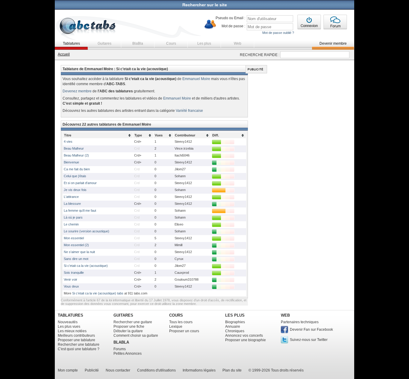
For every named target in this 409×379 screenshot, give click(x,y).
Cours (171, 43)
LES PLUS (235, 315)
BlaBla (137, 43)
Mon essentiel (74, 238)
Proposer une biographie (245, 340)
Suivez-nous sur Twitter (309, 340)
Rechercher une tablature (78, 344)
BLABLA (121, 342)
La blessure (72, 203)
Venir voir (70, 279)
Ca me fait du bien (77, 169)
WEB (285, 315)
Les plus (204, 43)
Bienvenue (71, 162)
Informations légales (199, 370)
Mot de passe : (233, 26)
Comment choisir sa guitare (135, 335)
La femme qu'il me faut (80, 210)
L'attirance (71, 196)
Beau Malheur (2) (76, 155)
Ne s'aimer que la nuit (79, 252)
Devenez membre (77, 91)
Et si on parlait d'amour (80, 183)
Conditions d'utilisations (156, 370)
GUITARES (123, 315)
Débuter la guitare (128, 331)
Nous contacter (118, 370)
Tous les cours (181, 322)
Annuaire (232, 326)
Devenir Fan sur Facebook (311, 329)
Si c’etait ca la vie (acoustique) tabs (97, 293)
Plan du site (232, 370)
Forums (119, 349)
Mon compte (68, 370)
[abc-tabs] (88, 26)
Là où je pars (73, 217)
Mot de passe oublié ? (278, 32)
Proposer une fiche (128, 326)
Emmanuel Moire (196, 79)
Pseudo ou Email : (230, 18)
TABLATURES (70, 315)
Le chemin (71, 224)
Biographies (235, 322)
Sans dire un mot (76, 259)
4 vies (68, 141)
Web (237, 43)
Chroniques (234, 331)
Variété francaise (189, 111)
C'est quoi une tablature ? (78, 349)
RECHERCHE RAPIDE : (259, 55)
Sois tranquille (74, 272)
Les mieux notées (72, 331)
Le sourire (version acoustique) (86, 231)
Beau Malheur (74, 148)
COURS (176, 315)
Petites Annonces (127, 353)
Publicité (92, 370)
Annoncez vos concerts (244, 335)
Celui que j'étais (75, 176)
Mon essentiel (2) (76, 245)
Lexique (175, 326)
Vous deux (71, 286)
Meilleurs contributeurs (76, 335)
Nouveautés (68, 322)
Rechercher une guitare (132, 322)
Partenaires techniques (300, 322)
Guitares (104, 43)
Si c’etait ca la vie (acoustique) (86, 265)
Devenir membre (333, 43)
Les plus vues (69, 326)
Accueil (64, 54)
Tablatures (71, 43)
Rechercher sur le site (204, 4)
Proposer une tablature (76, 340)
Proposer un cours (184, 331)
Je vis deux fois (75, 190)
